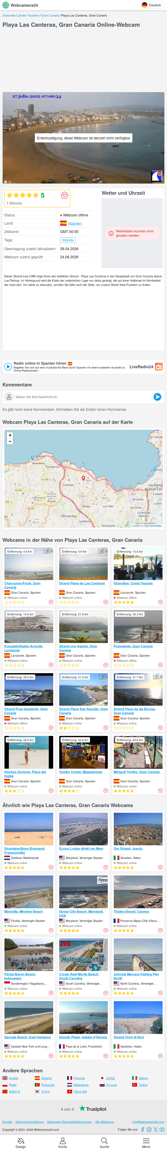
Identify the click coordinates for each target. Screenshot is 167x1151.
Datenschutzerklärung (29, 1122)
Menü (146, 1146)
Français (79, 1078)
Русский (111, 1085)
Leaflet (136, 525)
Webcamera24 (24, 5)
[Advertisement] (83, 60)
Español (46, 1078)
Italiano (143, 1078)
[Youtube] (162, 1129)
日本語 (110, 1078)
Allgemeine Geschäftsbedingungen (69, 1122)
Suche (104, 1146)
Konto (62, 1146)
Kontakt (7, 1122)
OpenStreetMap (153, 525)
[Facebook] (142, 1129)
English (13, 1078)
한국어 (45, 1091)
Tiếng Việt (80, 1091)
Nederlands (81, 1085)
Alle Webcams (104, 1122)
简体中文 (14, 1091)
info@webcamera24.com (148, 1122)
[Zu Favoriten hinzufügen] (64, 195)
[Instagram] (149, 1129)
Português (48, 1085)
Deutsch (155, 5)
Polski (12, 1085)
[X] (155, 1129)
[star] (9, 195)
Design (21, 1146)
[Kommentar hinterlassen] (157, 397)
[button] (32, 458)
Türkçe (143, 1085)
